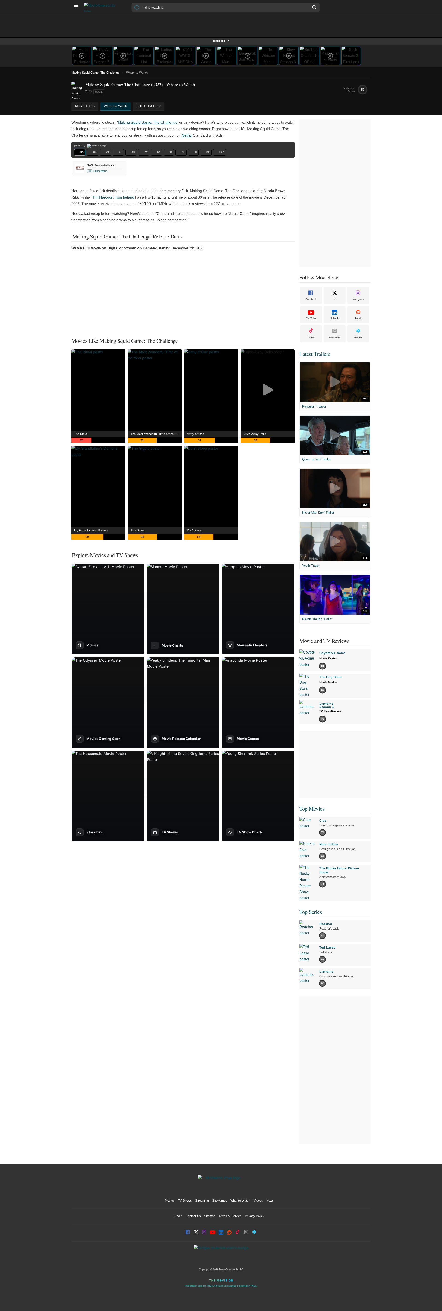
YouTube (311, 318)
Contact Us (193, 1216)
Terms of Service (230, 1216)
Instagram (358, 299)
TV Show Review (330, 711)
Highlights (221, 41)
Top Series (310, 911)
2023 (88, 91)
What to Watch (240, 1200)
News (270, 1200)
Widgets (358, 337)
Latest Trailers (314, 354)
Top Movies (311, 808)
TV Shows (185, 1200)
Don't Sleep (194, 530)
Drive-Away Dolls (254, 434)
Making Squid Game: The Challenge (95, 72)
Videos (258, 1200)
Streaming (202, 1200)
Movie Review (328, 658)
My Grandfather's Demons (91, 530)
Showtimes (219, 1200)
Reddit (358, 318)
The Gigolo (138, 530)
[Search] (314, 7)
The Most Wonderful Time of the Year (155, 434)
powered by (80, 145)
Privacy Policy (254, 1216)
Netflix (187, 135)
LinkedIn (334, 318)
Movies (169, 1200)
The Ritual (81, 434)
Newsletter (334, 337)
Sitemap (209, 1216)
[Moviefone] (101, 7)
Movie (99, 92)
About (178, 1216)
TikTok (311, 337)
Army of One (195, 434)
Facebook (311, 299)
